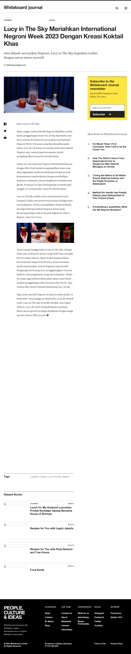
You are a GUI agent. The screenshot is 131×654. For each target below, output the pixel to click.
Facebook (99, 617)
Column (48, 617)
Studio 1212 (116, 617)
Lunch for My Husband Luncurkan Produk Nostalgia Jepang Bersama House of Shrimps (51, 510)
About (64, 617)
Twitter (97, 621)
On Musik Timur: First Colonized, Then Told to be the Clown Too (109, 146)
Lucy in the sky (54, 476)
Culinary (42, 476)
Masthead (66, 621)
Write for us (83, 613)
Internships (66, 629)
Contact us (66, 613)
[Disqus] (39, 363)
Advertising (83, 617)
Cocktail (34, 476)
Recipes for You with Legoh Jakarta (51, 528)
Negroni (65, 476)
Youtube (98, 625)
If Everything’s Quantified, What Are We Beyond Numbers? (110, 208)
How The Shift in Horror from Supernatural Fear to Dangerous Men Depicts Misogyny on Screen (108, 162)
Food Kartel (37, 569)
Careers (65, 625)
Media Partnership (83, 622)
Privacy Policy (117, 643)
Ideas (47, 613)
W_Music (49, 621)
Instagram (99, 613)
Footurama (116, 613)
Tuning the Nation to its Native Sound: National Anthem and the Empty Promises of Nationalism (109, 179)
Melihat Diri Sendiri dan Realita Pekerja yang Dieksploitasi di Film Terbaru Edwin (110, 195)
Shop (47, 625)
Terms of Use (100, 643)
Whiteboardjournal (15, 65)
